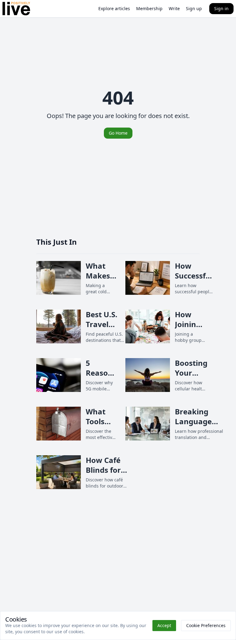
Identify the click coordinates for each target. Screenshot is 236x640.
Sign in (221, 8)
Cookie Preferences (206, 625)
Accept (164, 625)
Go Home (118, 133)
